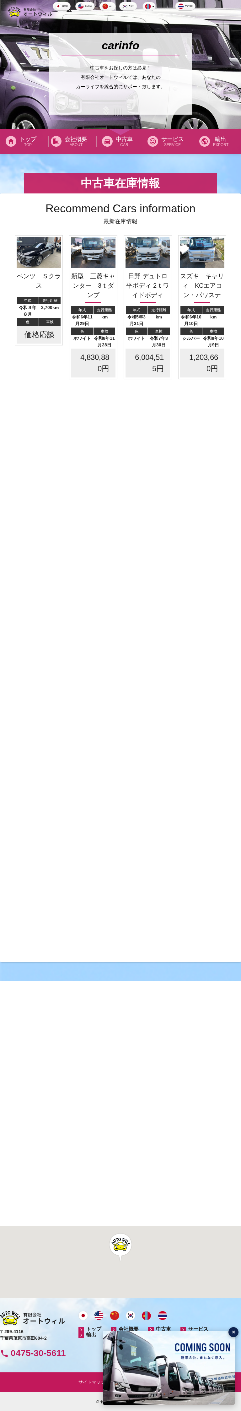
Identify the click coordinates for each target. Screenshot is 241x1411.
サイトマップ (91, 1382)
